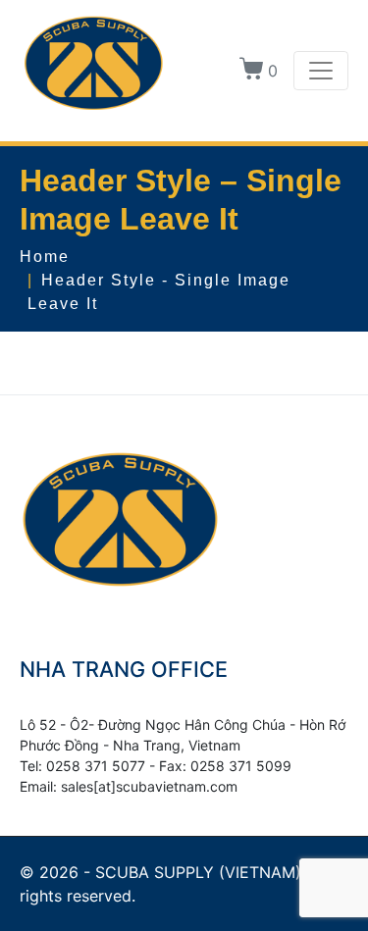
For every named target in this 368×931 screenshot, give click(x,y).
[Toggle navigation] (320, 70)
